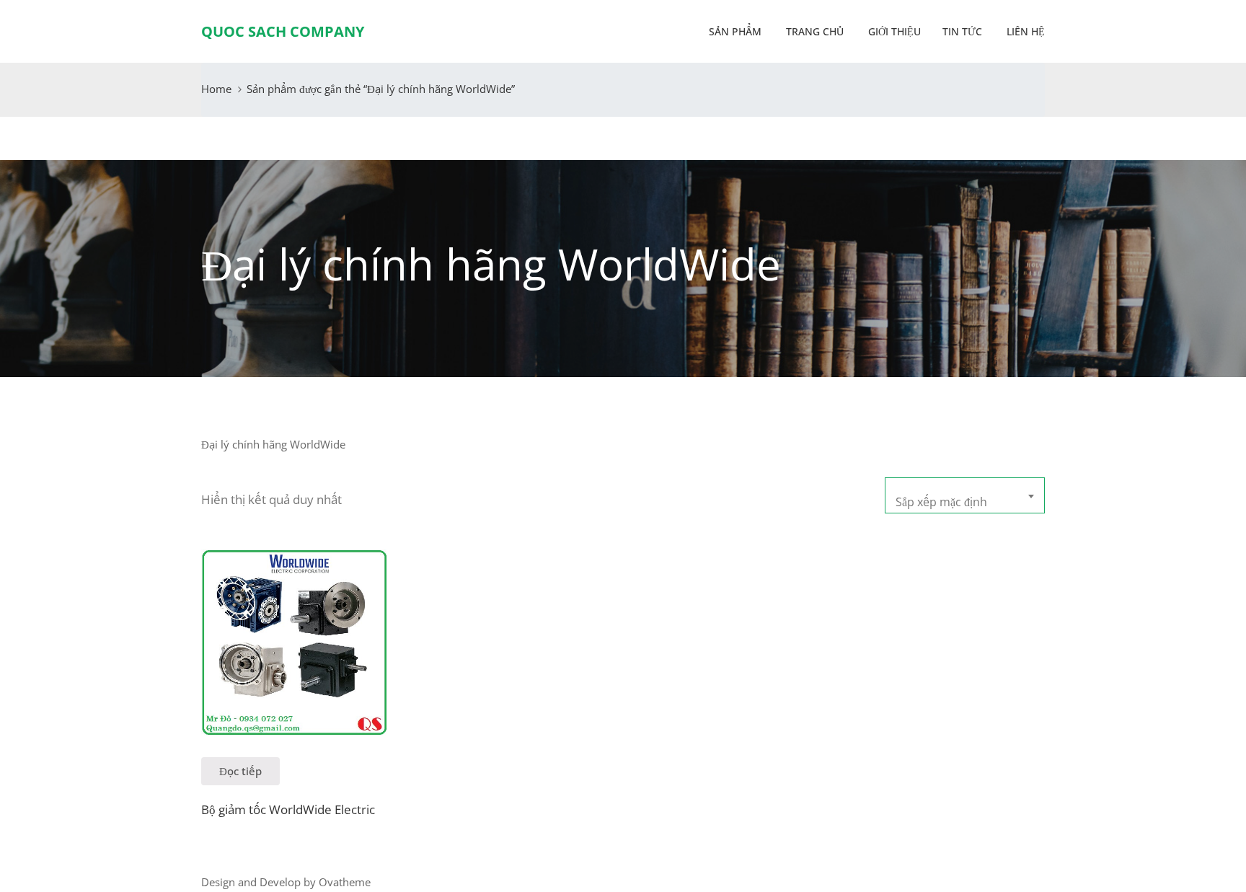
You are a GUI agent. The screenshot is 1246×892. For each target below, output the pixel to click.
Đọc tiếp (240, 771)
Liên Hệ (1024, 31)
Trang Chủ (813, 31)
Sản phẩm (735, 31)
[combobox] (965, 495)
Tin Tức (962, 31)
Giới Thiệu (893, 31)
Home (216, 88)
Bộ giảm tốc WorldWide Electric (288, 809)
